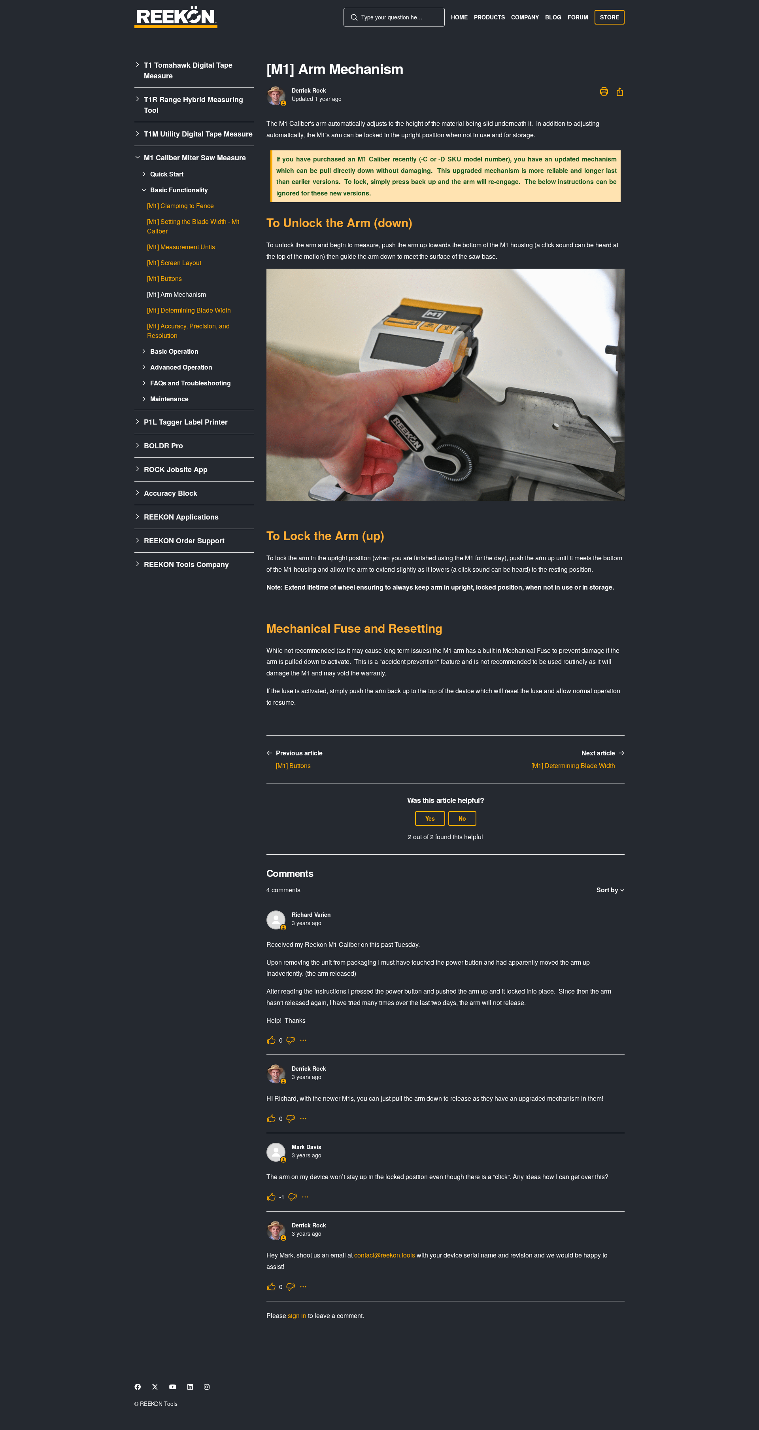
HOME (459, 17)
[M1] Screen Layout (174, 262)
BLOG (553, 17)
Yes (430, 818)
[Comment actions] (303, 1040)
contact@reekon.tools (384, 1254)
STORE (609, 17)
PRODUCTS (489, 17)
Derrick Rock (309, 90)
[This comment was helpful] (271, 1040)
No (462, 818)
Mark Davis (306, 1147)
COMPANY (525, 17)
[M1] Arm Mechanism (176, 294)
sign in (297, 1315)
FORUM (578, 17)
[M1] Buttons (164, 278)
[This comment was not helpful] (290, 1040)
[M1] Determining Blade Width (189, 310)
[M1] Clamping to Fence (180, 205)
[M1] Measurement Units (181, 246)
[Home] (175, 17)
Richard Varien (311, 914)
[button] (194, 70)
